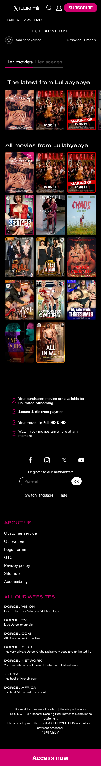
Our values (14, 541)
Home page (14, 19)
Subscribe (81, 7)
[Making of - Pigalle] (81, 110)
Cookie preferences (73, 709)
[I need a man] (50, 257)
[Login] (59, 8)
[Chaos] (81, 215)
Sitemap (12, 573)
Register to (50, 472)
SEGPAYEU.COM (63, 723)
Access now (50, 757)
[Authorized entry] (50, 300)
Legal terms (15, 549)
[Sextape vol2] (19, 215)
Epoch (28, 723)
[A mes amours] (19, 342)
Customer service (20, 533)
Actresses (34, 19)
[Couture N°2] (50, 215)
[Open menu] (6, 5)
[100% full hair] (19, 257)
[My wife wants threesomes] (81, 300)
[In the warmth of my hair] (19, 300)
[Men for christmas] (81, 257)
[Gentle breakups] (19, 110)
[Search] (49, 8)
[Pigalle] (50, 110)
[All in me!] (50, 342)
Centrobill (41, 723)
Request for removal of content (36, 709)
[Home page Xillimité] (26, 8)
